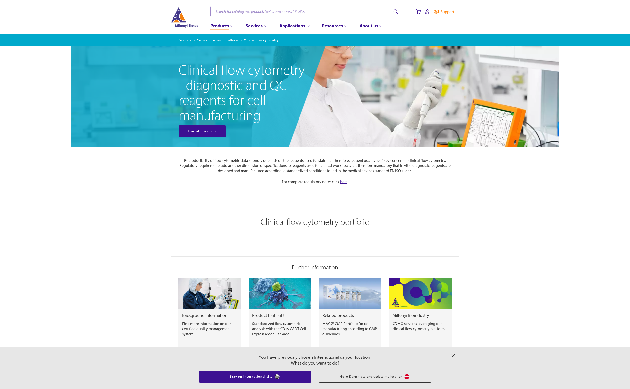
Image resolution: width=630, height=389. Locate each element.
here (343, 181)
